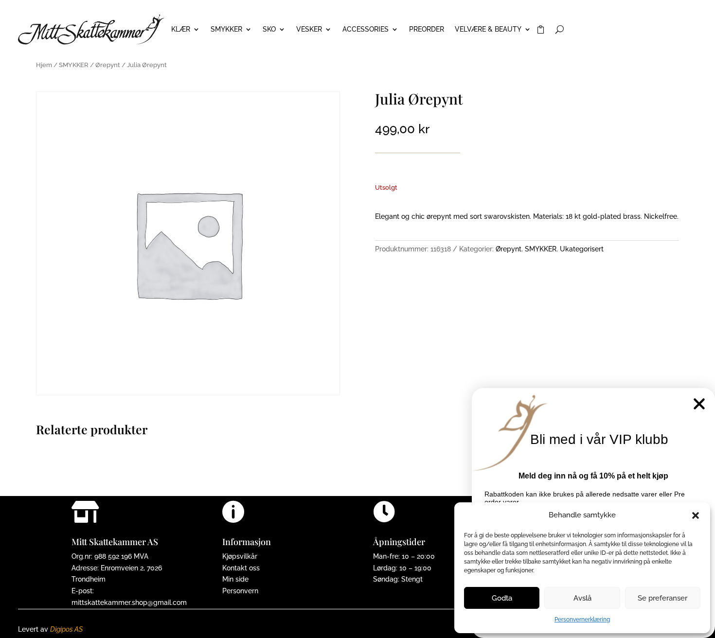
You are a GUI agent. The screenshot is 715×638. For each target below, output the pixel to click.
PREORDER (426, 29)
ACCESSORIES (365, 29)
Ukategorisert (582, 249)
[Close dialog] (699, 404)
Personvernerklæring (582, 619)
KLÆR (180, 29)
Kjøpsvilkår (239, 556)
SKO (269, 29)
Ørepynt (107, 65)
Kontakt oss (241, 568)
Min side (235, 579)
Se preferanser (662, 598)
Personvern (240, 591)
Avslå (582, 598)
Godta (502, 598)
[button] (695, 515)
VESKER (309, 29)
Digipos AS (66, 629)
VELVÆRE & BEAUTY (488, 29)
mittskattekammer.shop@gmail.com (129, 602)
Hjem (44, 65)
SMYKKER (226, 29)
